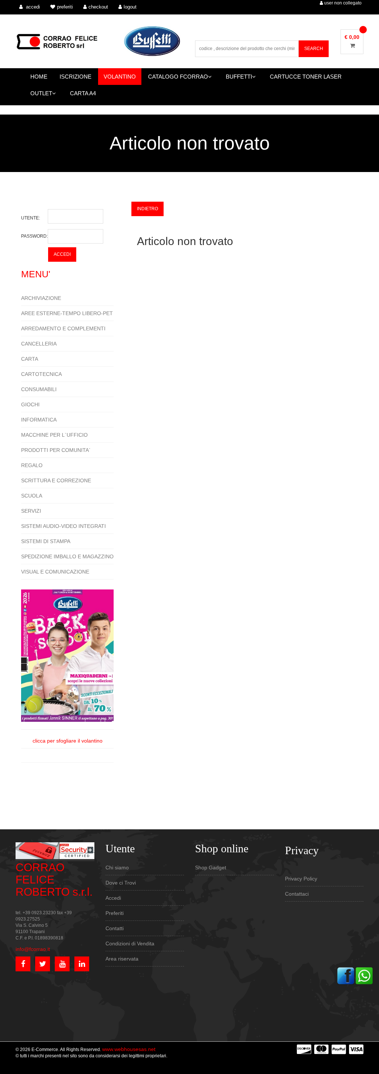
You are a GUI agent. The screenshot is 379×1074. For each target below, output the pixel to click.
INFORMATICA (39, 420)
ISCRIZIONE (75, 76)
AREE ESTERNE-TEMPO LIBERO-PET (67, 313)
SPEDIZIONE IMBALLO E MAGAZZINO (67, 556)
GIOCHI (30, 404)
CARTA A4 (83, 93)
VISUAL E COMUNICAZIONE (55, 572)
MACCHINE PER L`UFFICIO (54, 435)
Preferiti (114, 913)
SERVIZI (31, 511)
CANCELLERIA (39, 344)
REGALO (32, 465)
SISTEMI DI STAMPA (45, 541)
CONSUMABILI (39, 389)
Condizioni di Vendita (129, 943)
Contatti (114, 928)
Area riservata (121, 959)
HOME (38, 76)
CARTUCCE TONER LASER (306, 76)
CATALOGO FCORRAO (178, 76)
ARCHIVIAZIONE (41, 298)
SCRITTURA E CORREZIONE (56, 480)
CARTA (29, 359)
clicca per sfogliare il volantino (68, 741)
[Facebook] (345, 975)
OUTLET (41, 93)
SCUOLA (31, 496)
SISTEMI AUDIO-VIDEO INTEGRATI (63, 526)
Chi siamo (117, 867)
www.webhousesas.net (128, 1049)
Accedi (113, 898)
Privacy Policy (301, 879)
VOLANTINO (120, 76)
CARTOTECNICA (41, 374)
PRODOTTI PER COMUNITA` (56, 450)
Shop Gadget (210, 867)
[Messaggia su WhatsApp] (364, 975)
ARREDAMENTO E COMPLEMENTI (63, 328)
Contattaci (297, 894)
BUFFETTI (239, 76)
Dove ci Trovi (120, 883)
